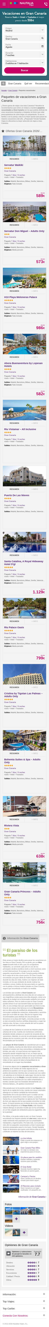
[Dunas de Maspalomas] (8, 1222)
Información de (31, 1197)
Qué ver (28, 83)
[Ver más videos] (24, 1232)
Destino (9, 37)
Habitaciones (11, 61)
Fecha (8, 45)
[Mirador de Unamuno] (32, 1214)
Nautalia (4, 90)
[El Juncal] (16, 1214)
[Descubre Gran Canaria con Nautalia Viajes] (16, 1236)
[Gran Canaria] (8, 1236)
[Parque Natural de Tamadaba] (8, 1214)
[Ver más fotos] (16, 1219)
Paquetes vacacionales (27, 90)
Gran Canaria (12, 90)
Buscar (24, 70)
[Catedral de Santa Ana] (24, 1214)
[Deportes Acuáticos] (39, 1214)
